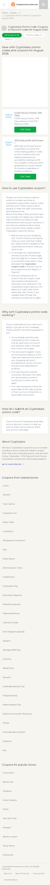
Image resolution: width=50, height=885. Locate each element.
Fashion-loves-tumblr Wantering (17, 714)
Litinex (6, 486)
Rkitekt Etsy (8, 668)
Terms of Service (22, 873)
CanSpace (7, 791)
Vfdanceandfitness (11, 613)
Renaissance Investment (14, 540)
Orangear (7, 827)
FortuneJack (8, 773)
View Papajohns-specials (13, 632)
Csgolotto (7, 741)
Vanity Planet (9, 846)
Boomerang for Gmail (12, 568)
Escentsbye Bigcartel (12, 595)
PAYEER (6, 495)
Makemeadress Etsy (12, 705)
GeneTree (7, 659)
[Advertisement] (25, 82)
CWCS (5, 809)
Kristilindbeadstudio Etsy (14, 686)
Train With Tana (9, 818)
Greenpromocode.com (27, 4)
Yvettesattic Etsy (10, 586)
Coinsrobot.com (10, 513)
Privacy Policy (38, 873)
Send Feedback (11, 880)
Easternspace (9, 559)
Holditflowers (9, 577)
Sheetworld (8, 855)
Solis (5, 549)
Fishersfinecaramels (11, 604)
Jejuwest (7, 677)
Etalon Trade (8, 522)
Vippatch (7, 641)
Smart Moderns (10, 800)
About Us (8, 873)
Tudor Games (9, 504)
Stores (13, 13)
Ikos (4, 750)
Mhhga (6, 723)
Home (5, 13)
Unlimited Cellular (10, 622)
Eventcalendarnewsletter (14, 732)
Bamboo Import (10, 837)
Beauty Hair (8, 782)
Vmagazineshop (10, 695)
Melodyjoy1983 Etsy (12, 650)
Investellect (8, 531)
